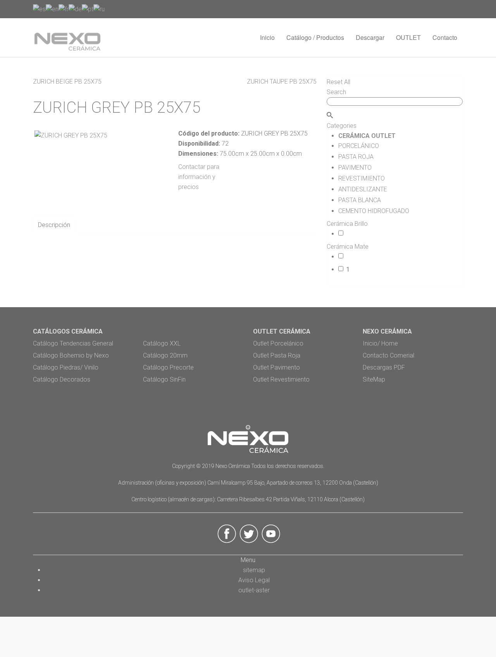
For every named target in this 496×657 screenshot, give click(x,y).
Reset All (338, 82)
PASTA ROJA (361, 156)
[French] (64, 8)
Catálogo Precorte (168, 367)
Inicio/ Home (380, 343)
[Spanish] (39, 8)
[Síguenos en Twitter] (249, 533)
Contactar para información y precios (198, 177)
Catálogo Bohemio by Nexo (71, 355)
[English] (52, 8)
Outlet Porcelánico (278, 343)
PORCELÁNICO (365, 146)
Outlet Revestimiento (281, 379)
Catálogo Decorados (61, 379)
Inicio (267, 37)
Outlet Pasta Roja (276, 355)
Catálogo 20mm (165, 355)
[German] (75, 8)
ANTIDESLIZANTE (366, 189)
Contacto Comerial (388, 355)
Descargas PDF (384, 367)
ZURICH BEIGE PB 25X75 (67, 81)
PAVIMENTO (361, 167)
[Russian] (99, 8)
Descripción (54, 225)
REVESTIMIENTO (368, 178)
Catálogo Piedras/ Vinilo (65, 367)
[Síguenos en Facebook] (227, 533)
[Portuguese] (87, 8)
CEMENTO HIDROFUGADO (377, 211)
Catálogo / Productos (315, 37)
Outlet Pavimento (276, 367)
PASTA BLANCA (364, 200)
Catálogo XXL (162, 343)
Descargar (370, 37)
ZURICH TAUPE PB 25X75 (282, 81)
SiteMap (374, 379)
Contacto (444, 37)
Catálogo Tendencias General (73, 343)
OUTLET (408, 37)
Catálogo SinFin (164, 379)
